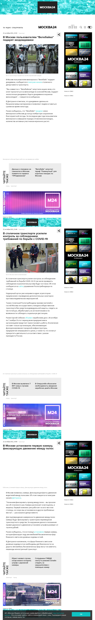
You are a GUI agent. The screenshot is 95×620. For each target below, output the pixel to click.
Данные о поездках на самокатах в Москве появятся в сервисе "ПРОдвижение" (21, 172)
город (7, 186)
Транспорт (21, 33)
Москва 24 (47, 27)
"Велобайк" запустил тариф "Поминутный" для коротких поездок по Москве (45, 172)
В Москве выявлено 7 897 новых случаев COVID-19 (21, 386)
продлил (39, 111)
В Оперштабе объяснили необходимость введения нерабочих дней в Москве (46, 386)
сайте (21, 286)
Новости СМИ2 (7, 217)
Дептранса (16, 498)
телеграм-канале (35, 82)
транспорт (14, 186)
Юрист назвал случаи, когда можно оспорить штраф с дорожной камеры (21, 561)
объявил (28, 318)
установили (39, 532)
